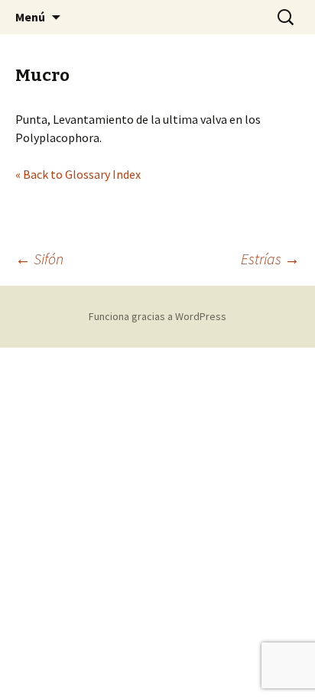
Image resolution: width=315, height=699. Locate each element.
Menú (30, 16)
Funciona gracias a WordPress (157, 316)
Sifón (39, 258)
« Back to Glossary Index (78, 174)
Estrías (270, 258)
